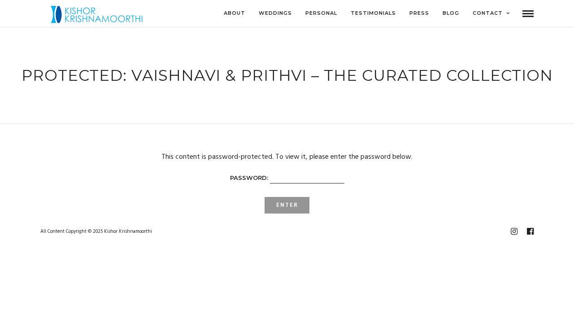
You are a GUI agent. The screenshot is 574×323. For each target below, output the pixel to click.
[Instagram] (513, 231)
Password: (250, 177)
